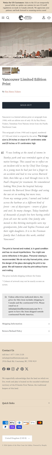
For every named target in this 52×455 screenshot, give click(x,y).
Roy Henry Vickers (13, 92)
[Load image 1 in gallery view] (26, 44)
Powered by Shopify (40, 445)
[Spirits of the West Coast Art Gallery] (26, 18)
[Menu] (3, 18)
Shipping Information (12, 324)
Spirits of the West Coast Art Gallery (20, 445)
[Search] (9, 18)
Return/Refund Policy (12, 331)
